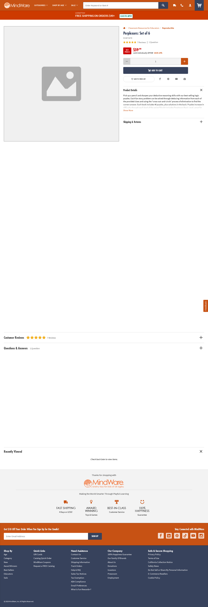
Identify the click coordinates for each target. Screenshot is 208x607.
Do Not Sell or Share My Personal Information (168, 570)
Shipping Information (80, 562)
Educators (8, 573)
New (6, 562)
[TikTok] (185, 536)
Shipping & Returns (132, 122)
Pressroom (112, 573)
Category (8, 558)
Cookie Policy (154, 577)
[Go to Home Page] (124, 28)
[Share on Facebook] (160, 79)
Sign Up (95, 536)
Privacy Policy (154, 554)
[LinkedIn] (169, 536)
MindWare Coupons (42, 562)
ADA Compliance (78, 581)
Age (5, 554)
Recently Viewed (13, 451)
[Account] (190, 5)
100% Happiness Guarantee (120, 554)
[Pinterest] (177, 536)
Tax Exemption (77, 577)
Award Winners (10, 566)
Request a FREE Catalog (44, 566)
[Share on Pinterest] (168, 79)
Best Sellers (9, 570)
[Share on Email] (176, 79)
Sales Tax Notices (78, 573)
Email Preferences (79, 585)
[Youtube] (193, 536)
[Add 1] (184, 61)
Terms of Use (153, 558)
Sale (6, 577)
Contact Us (76, 554)
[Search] (163, 5)
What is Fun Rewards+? (81, 589)
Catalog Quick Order (43, 558)
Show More (128, 110)
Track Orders (76, 566)
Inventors (112, 570)
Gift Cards (38, 554)
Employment (113, 577)
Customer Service (78, 558)
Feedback (205, 305)
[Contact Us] (182, 5)
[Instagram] (201, 536)
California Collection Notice (160, 562)
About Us (112, 562)
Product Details (130, 90)
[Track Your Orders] (174, 5)
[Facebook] (161, 536)
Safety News (153, 566)
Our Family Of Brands (117, 558)
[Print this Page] (184, 79)
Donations (112, 566)
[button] (61, 83)
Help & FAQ (76, 570)
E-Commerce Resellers (158, 573)
